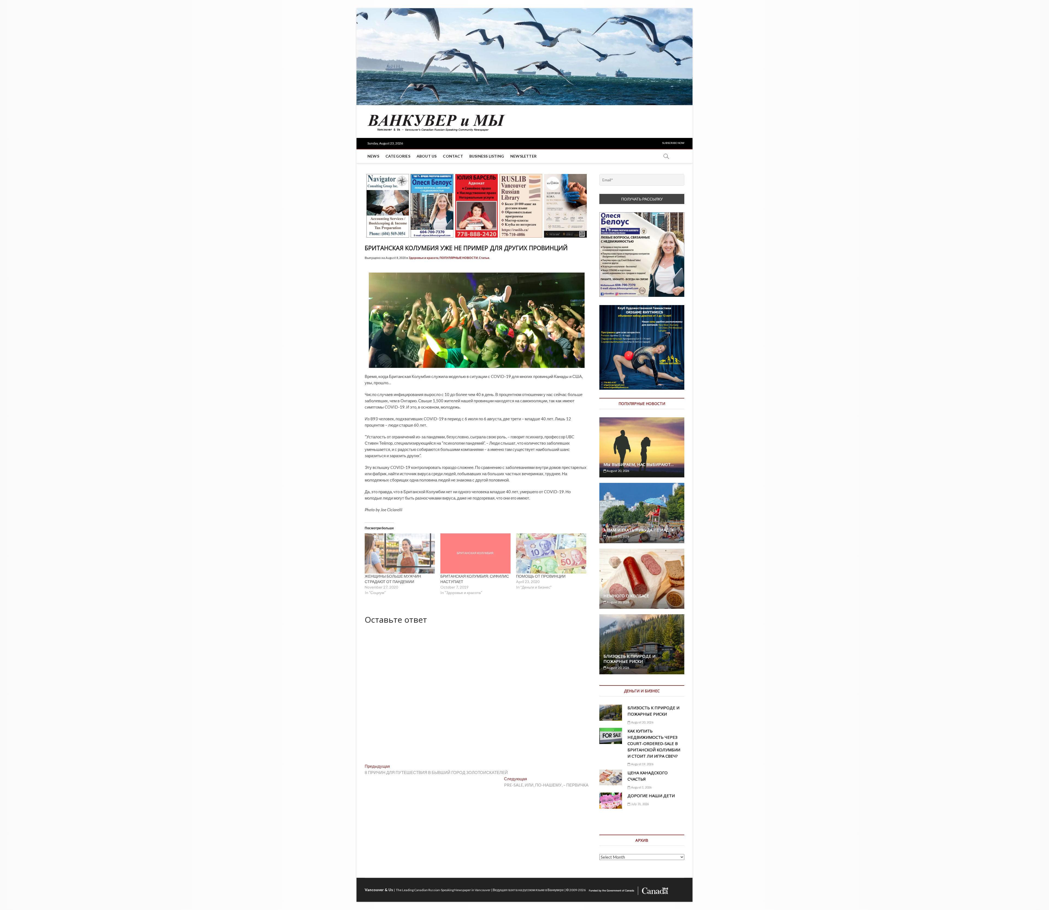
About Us (427, 156)
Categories (397, 156)
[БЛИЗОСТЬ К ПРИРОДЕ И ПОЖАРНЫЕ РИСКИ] (641, 644)
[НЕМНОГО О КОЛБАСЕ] (641, 579)
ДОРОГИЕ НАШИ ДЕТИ (651, 795)
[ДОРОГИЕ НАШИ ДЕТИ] (610, 801)
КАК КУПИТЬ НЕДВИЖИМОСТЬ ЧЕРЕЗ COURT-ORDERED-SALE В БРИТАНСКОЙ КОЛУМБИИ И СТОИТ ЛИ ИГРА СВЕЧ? (653, 743)
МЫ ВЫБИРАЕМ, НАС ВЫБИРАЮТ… (638, 464)
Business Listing (486, 156)
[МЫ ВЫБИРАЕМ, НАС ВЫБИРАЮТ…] (641, 447)
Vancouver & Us (379, 889)
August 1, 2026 (641, 787)
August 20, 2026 (617, 470)
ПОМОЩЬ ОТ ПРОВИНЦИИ (540, 576)
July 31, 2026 (639, 804)
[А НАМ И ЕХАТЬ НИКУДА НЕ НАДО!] (641, 513)
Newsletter (523, 156)
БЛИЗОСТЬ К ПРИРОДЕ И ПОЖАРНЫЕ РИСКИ (629, 658)
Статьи (484, 257)
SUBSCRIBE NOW (673, 142)
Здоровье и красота (423, 257)
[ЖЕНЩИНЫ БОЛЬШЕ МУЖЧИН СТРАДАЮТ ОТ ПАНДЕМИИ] (400, 553)
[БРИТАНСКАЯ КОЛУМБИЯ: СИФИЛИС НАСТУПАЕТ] (475, 553)
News (373, 156)
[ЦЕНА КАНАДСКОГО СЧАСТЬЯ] (610, 777)
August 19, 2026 (641, 764)
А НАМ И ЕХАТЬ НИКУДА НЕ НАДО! (638, 530)
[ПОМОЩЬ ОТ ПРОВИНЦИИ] (551, 553)
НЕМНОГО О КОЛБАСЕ (626, 595)
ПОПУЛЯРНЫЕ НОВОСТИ (459, 257)
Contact (453, 156)
